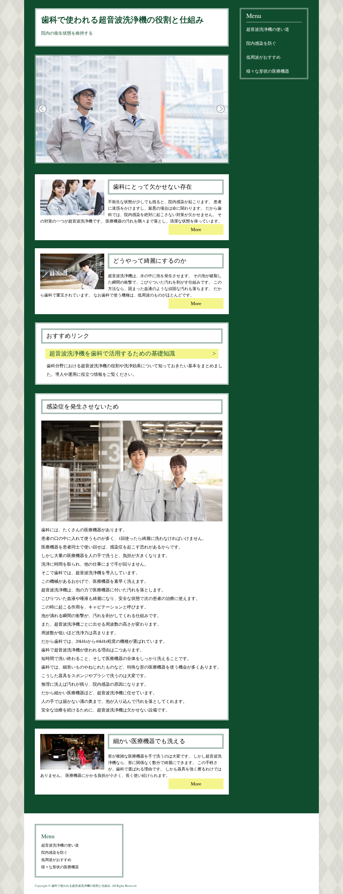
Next (221, 109)
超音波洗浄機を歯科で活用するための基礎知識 (112, 353)
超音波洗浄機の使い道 (267, 29)
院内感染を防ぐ (261, 43)
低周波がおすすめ (263, 57)
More (196, 229)
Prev (43, 109)
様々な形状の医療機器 (267, 71)
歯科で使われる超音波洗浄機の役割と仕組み (122, 19)
